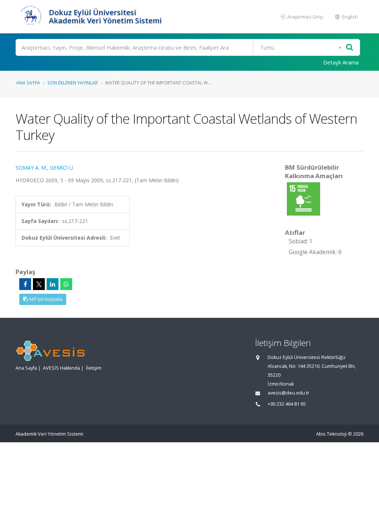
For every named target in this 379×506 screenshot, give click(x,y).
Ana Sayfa (28, 83)
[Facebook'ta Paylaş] (25, 284)
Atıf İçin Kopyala (45, 299)
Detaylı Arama (341, 62)
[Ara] (349, 47)
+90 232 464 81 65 (287, 404)
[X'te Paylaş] (39, 284)
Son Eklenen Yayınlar (72, 83)
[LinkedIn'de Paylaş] (52, 284)
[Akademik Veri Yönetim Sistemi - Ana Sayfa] (31, 16)
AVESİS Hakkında (61, 368)
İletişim (93, 368)
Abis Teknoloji (331, 434)
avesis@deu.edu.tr (288, 393)
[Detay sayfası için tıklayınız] (303, 198)
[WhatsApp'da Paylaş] (66, 284)
